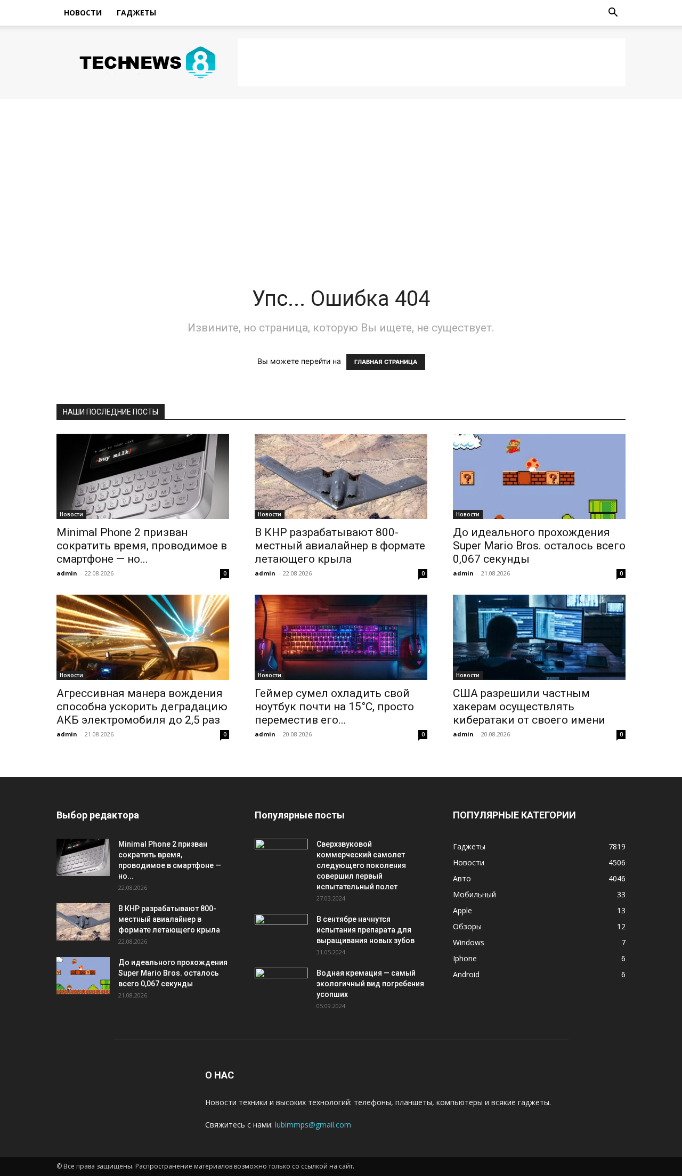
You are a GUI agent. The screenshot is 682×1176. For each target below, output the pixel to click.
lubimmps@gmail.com (313, 1125)
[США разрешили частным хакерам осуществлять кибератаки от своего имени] (539, 637)
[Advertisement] (432, 62)
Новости (83, 12)
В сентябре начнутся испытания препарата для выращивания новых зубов (365, 930)
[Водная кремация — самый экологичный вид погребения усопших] (281, 986)
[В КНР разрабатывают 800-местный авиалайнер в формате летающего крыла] (341, 476)
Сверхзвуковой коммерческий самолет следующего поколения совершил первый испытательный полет (361, 865)
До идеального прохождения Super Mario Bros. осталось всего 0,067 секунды (539, 545)
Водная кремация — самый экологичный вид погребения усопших (370, 984)
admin (66, 573)
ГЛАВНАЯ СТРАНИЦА (385, 362)
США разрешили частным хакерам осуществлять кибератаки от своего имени (529, 706)
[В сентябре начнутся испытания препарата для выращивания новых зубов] (281, 932)
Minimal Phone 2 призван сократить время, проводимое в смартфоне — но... (141, 545)
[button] (613, 14)
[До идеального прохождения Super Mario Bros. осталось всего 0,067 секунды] (539, 476)
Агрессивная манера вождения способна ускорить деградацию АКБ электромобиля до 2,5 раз (142, 706)
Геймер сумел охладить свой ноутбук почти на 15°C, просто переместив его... (334, 706)
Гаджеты (136, 12)
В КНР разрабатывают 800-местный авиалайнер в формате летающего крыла (340, 545)
